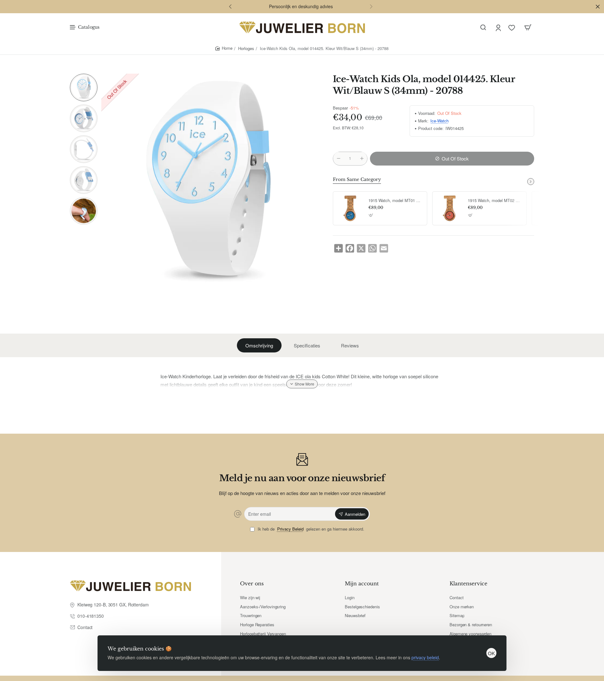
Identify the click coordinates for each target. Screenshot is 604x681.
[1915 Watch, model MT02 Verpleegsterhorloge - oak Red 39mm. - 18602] (449, 208)
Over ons (252, 583)
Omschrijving (259, 345)
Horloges (246, 48)
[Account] (499, 27)
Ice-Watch (439, 121)
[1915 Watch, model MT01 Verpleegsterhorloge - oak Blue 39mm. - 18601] (350, 208)
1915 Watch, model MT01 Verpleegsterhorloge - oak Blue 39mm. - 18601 (395, 200)
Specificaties (307, 345)
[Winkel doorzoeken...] (483, 27)
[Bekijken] (528, 27)
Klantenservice (468, 583)
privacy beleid (425, 657)
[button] (230, 6)
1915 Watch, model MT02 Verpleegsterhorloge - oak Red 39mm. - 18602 (495, 200)
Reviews (350, 345)
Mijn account (362, 583)
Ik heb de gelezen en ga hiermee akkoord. (310, 529)
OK (491, 653)
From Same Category (357, 179)
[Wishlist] (512, 27)
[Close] (597, 6)
